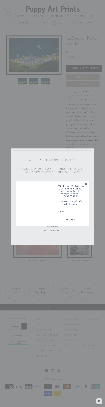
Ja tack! (70, 219)
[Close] (86, 184)
